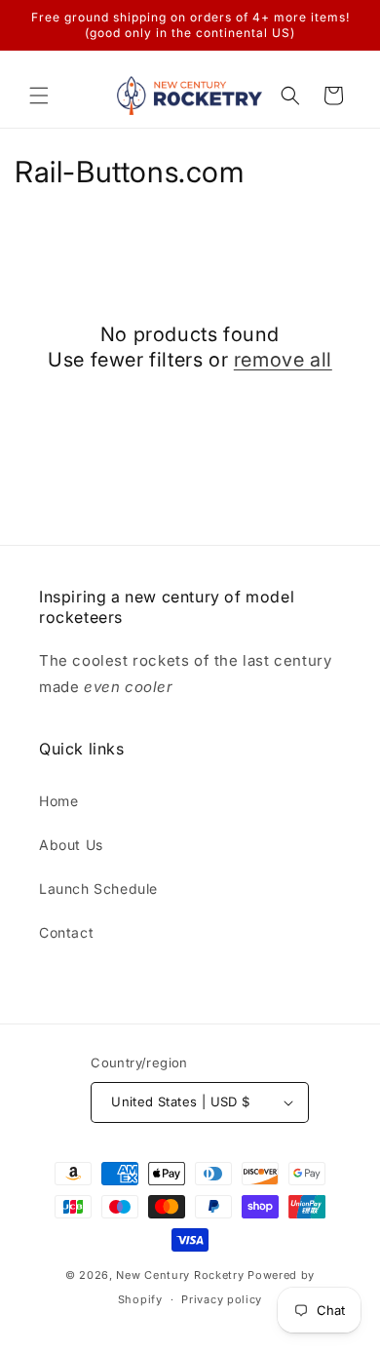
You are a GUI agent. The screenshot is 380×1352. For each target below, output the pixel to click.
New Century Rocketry (180, 1275)
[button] (39, 95)
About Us (71, 844)
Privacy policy (221, 1299)
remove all (283, 359)
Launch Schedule (98, 888)
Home (58, 800)
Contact (66, 932)
